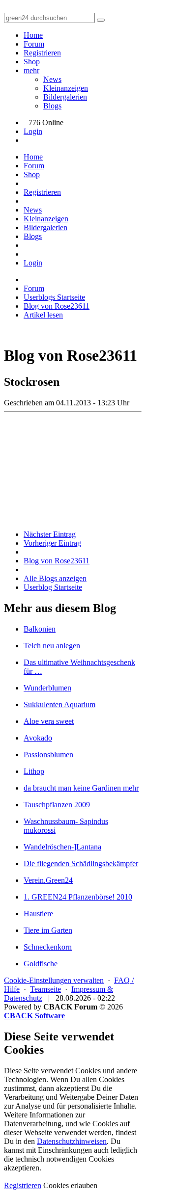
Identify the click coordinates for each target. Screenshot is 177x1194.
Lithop (34, 771)
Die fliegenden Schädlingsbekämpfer (81, 863)
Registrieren (42, 53)
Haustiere (38, 913)
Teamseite (45, 989)
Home (33, 35)
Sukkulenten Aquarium (59, 704)
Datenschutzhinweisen (72, 1141)
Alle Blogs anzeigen (55, 578)
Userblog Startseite (53, 587)
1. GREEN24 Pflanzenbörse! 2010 (78, 897)
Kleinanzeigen (65, 88)
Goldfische (41, 963)
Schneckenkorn (48, 947)
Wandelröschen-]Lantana (62, 847)
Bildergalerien (65, 97)
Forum (34, 44)
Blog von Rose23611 (56, 561)
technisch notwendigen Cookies (64, 1159)
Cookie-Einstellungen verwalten (54, 980)
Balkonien (40, 629)
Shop (32, 61)
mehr (31, 70)
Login (33, 131)
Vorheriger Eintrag (52, 543)
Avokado (38, 738)
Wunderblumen (47, 688)
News (52, 79)
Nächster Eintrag (50, 534)
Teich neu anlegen (52, 645)
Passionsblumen (48, 754)
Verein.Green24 (48, 880)
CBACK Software (34, 1015)
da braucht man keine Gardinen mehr (81, 788)
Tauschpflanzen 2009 (57, 804)
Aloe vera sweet (49, 721)
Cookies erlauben (70, 1185)
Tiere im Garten (48, 930)
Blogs (52, 106)
